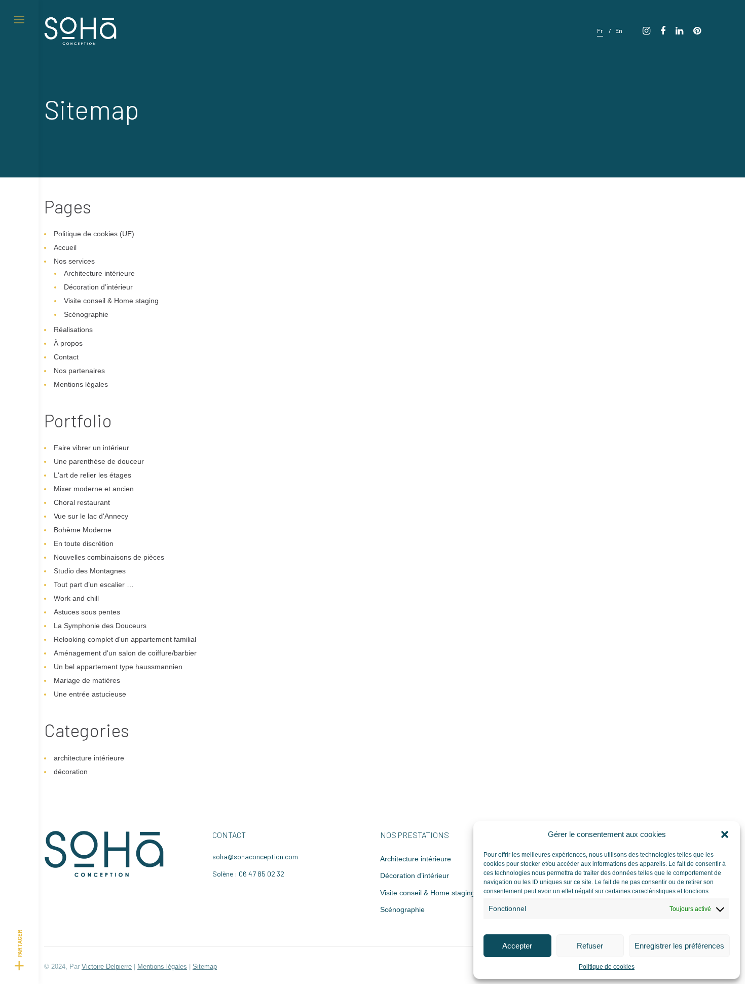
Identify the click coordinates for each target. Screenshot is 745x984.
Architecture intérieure (99, 273)
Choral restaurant (82, 502)
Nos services (74, 261)
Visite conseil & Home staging (111, 301)
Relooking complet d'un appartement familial (125, 639)
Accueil (65, 247)
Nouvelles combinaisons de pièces (109, 557)
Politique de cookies (607, 966)
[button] (725, 834)
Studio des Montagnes (90, 571)
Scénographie (86, 314)
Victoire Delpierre (107, 966)
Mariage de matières (87, 680)
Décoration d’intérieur (98, 287)
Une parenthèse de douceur (99, 461)
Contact (66, 357)
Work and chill (76, 598)
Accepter (517, 945)
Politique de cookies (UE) (94, 234)
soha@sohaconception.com (255, 856)
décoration (71, 772)
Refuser (590, 945)
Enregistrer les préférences (679, 945)
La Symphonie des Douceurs (100, 626)
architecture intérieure (89, 758)
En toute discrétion (84, 543)
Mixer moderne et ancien (94, 489)
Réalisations (73, 329)
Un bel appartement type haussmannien (118, 667)
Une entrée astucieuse (90, 694)
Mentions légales (81, 384)
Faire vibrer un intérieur (91, 448)
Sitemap (205, 966)
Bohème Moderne (82, 530)
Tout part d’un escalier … (94, 584)
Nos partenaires (79, 371)
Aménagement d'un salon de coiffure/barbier (125, 653)
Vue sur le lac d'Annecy (91, 516)
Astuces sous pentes (87, 612)
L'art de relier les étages (92, 475)
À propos (68, 343)
